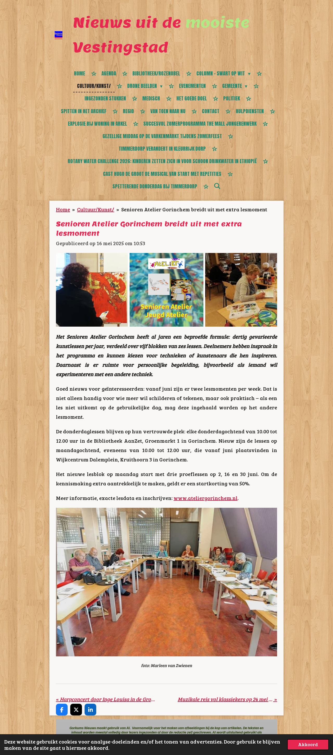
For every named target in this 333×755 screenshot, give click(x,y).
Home (63, 209)
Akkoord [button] (308, 744)
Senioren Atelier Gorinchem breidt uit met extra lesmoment (194, 209)
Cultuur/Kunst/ (95, 209)
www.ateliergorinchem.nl (206, 498)
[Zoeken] (217, 185)
